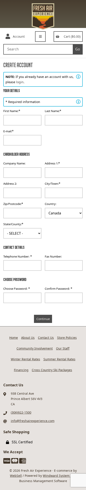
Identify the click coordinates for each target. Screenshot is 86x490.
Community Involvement (35, 348)
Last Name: (52, 111)
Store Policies (67, 337)
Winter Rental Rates (25, 359)
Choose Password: (15, 289)
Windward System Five (59, 475)
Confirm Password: (57, 289)
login (20, 82)
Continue (43, 319)
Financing (21, 370)
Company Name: (14, 163)
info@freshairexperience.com (32, 421)
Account (18, 36)
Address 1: (51, 163)
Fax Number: (53, 256)
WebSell (16, 475)
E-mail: (7, 131)
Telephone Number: (16, 256)
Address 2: (10, 184)
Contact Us (46, 337)
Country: (50, 204)
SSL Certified (21, 442)
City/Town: (52, 184)
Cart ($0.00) (71, 36)
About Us (28, 337)
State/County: (12, 224)
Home (13, 337)
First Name (10, 111)
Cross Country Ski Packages (52, 370)
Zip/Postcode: (12, 204)
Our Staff (62, 348)
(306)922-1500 (21, 412)
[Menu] (40, 36)
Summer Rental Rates (59, 359)
